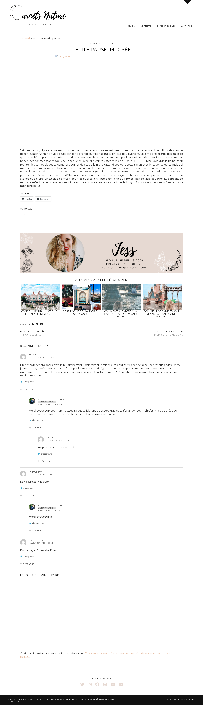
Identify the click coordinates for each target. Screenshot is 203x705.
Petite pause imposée (101, 49)
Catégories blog (166, 26)
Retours (14, 701)
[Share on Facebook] (33, 324)
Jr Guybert (35, 472)
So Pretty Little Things (51, 399)
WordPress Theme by (180, 699)
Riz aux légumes (35, 333)
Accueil (130, 26)
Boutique (145, 26)
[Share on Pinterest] (41, 324)
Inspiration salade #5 (168, 333)
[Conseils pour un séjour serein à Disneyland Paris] (40, 297)
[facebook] (97, 684)
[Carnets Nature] (38, 13)
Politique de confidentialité (61, 699)
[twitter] (82, 684)
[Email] (121, 684)
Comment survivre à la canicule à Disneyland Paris (120, 314)
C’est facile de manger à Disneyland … (80, 313)
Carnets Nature (23, 699)
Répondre (28, 389)
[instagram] (90, 684)
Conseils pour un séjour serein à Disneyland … (39, 313)
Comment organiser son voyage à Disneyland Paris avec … (161, 314)
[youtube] (113, 684)
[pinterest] (105, 684)
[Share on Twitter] (37, 324)
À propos (186, 26)
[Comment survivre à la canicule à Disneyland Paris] (121, 297)
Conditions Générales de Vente (97, 699)
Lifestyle (109, 44)
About (39, 699)
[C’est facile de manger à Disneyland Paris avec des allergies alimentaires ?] (81, 297)
